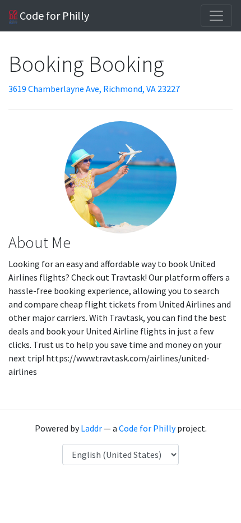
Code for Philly (53, 15)
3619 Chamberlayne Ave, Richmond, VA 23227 (94, 88)
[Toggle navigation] (216, 15)
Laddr (91, 428)
